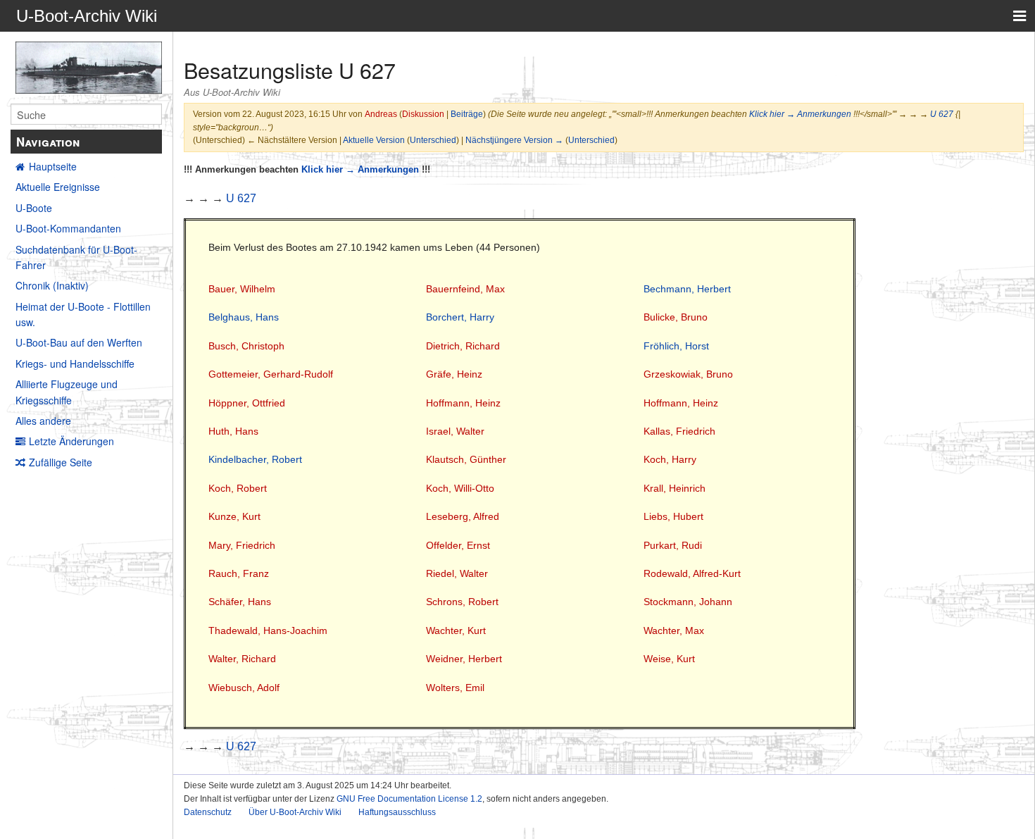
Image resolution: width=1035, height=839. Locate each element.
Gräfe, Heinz (454, 374)
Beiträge (467, 113)
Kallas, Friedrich (679, 431)
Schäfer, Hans (239, 601)
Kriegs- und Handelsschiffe (74, 363)
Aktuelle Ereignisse (57, 187)
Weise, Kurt (669, 658)
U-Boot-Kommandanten (68, 228)
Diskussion (423, 113)
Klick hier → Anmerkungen (800, 113)
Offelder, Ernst (458, 545)
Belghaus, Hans (243, 317)
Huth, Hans (233, 431)
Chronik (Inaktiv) (52, 285)
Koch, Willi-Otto (460, 488)
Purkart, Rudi (673, 545)
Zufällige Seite (60, 462)
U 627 (941, 113)
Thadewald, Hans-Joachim (267, 630)
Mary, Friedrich (241, 545)
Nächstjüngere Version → (514, 139)
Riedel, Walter (457, 573)
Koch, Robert (237, 488)
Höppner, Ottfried (246, 403)
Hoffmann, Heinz (463, 403)
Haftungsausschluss (397, 812)
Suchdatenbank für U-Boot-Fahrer (76, 257)
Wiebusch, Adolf (244, 687)
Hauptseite (53, 166)
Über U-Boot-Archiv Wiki (295, 812)
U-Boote (33, 208)
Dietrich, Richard (463, 346)
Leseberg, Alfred (462, 516)
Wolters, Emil (455, 687)
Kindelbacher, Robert (255, 459)
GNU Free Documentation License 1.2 (409, 799)
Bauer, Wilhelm (241, 288)
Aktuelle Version (374, 139)
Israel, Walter (455, 431)
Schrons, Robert (462, 601)
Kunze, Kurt (234, 516)
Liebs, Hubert (673, 516)
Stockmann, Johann (688, 601)
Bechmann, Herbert (687, 288)
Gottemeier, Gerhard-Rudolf (270, 374)
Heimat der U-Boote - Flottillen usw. (83, 314)
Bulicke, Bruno (676, 317)
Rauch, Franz (238, 573)
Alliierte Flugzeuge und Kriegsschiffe (66, 391)
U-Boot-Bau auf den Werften (78, 342)
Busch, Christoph (246, 346)
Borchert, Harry (460, 317)
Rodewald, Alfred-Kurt (692, 573)
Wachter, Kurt (456, 630)
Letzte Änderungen (71, 441)
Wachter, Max (674, 630)
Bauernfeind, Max (465, 288)
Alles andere (43, 421)
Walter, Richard (242, 658)
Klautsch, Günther (466, 459)
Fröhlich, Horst (676, 346)
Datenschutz (208, 812)
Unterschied (433, 139)
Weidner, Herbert (464, 658)
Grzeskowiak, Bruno (688, 374)
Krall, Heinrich (674, 488)
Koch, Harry (670, 459)
